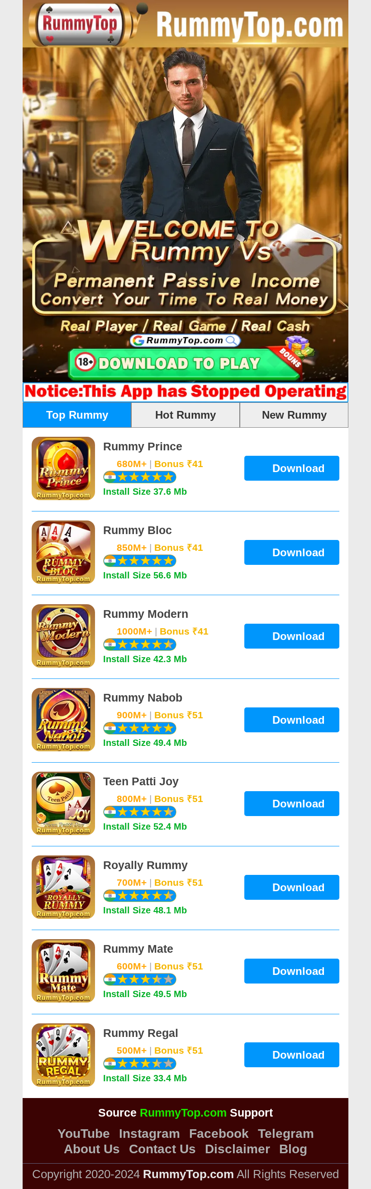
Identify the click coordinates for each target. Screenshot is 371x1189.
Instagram (149, 1134)
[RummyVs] (341, 141)
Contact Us (162, 1149)
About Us (92, 1149)
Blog (293, 1149)
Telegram (286, 1134)
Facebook (219, 1134)
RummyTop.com (183, 1112)
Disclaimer (237, 1149)
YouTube (83, 1134)
